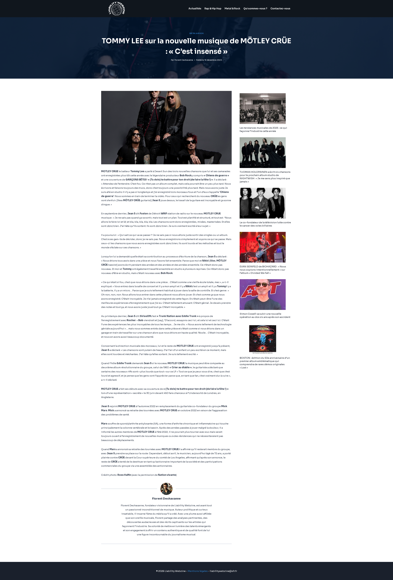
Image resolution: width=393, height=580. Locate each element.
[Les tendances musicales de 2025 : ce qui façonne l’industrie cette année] (266, 108)
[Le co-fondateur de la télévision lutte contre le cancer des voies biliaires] (266, 203)
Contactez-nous (280, 8)
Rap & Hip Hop (212, 8)
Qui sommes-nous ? (255, 8)
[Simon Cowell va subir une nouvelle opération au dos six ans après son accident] (266, 294)
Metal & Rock (232, 8)
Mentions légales (198, 571)
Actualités (195, 8)
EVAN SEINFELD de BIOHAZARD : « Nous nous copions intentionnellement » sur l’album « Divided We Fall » (263, 269)
